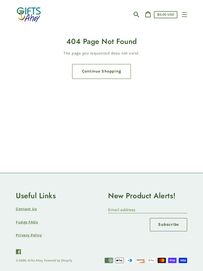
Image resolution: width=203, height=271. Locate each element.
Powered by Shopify (58, 260)
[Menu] (184, 14)
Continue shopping (101, 71)
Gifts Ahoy (35, 260)
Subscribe (168, 224)
